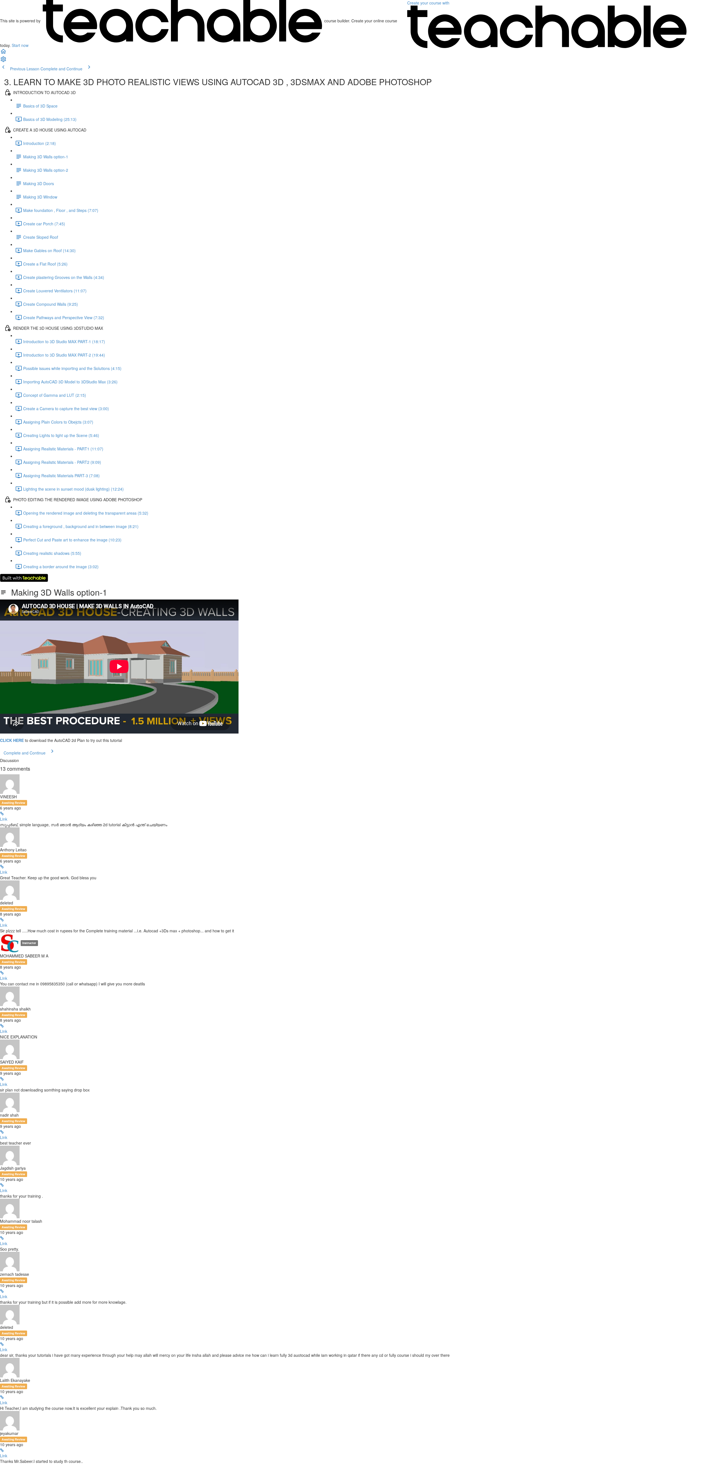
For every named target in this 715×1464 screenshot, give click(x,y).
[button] (3, 53)
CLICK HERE (12, 740)
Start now (20, 45)
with (429, 3)
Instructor (29, 943)
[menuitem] (3, 61)
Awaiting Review (13, 803)
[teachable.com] (182, 20)
